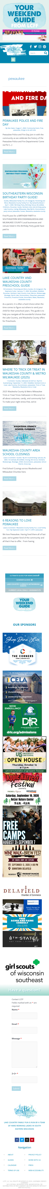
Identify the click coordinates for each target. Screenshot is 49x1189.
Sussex (22, 211)
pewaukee (16, 130)
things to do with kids (28, 130)
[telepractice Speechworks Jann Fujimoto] (22, 906)
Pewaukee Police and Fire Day (23, 123)
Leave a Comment (9, 458)
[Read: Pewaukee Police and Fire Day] (24, 103)
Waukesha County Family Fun (19, 203)
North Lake (15, 295)
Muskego (7, 295)
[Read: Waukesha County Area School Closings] (24, 433)
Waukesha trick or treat (28, 387)
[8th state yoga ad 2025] (22, 939)
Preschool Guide (17, 297)
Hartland (25, 207)
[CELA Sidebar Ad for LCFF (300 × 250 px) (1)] (22, 686)
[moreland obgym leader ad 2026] (24, 32)
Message (17, 1038)
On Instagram (30, 201)
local (28, 293)
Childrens (6, 207)
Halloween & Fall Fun (29, 381)
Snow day (27, 464)
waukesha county (39, 211)
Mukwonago (41, 293)
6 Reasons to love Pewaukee (17, 522)
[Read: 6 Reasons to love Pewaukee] (24, 503)
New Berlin (30, 209)
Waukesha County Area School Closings (21, 452)
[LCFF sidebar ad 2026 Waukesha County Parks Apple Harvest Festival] (22, 788)
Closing (27, 460)
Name (15, 1009)
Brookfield (40, 205)
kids (30, 207)
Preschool (7, 297)
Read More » (9, 151)
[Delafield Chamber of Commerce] (22, 890)
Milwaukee (22, 209)
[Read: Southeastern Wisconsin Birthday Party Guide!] (24, 176)
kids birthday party (39, 207)
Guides (6, 201)
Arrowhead (12, 460)
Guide (20, 207)
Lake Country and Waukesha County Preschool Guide (17, 282)
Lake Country (8, 209)
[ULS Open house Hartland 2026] (24, 754)
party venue (8, 211)
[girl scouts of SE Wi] (24, 970)
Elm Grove (34, 460)
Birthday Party (20, 205)
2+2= (15, 1073)
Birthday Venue (30, 205)
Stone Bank (28, 297)
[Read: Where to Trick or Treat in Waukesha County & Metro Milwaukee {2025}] (24, 352)
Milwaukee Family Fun (17, 201)
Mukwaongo (7, 462)
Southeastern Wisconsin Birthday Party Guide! (23, 195)
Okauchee (33, 295)
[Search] (45, 53)
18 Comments (7, 289)
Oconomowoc (40, 209)
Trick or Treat (40, 385)
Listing (16, 209)
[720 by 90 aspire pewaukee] (24, 37)
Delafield (41, 291)
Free (41, 128)
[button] (13, 59)
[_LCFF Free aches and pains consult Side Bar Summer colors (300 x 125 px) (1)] (22, 922)
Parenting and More (20, 289)
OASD (21, 462)
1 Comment (11, 381)
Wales (34, 297)
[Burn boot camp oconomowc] (22, 824)
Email (15, 1024)
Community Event (33, 128)
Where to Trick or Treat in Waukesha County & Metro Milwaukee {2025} (24, 373)
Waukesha (29, 211)
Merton (33, 293)
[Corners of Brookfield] (22, 648)
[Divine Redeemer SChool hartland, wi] (22, 719)
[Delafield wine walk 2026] (22, 861)
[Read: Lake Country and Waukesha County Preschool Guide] (24, 260)
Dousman (13, 207)
